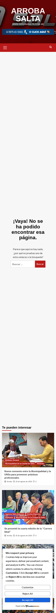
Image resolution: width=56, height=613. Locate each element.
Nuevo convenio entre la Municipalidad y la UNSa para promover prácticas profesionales (27, 474)
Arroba (9, 481)
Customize (27, 587)
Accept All (27, 599)
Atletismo (9, 517)
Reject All (27, 593)
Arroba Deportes (34, 514)
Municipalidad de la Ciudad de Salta (20, 464)
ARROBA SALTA (28, 15)
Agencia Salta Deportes (14, 514)
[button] (5, 47)
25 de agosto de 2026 (24, 481)
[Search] (51, 47)
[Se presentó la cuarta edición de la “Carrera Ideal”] (28, 507)
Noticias (40, 464)
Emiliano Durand (12, 460)
